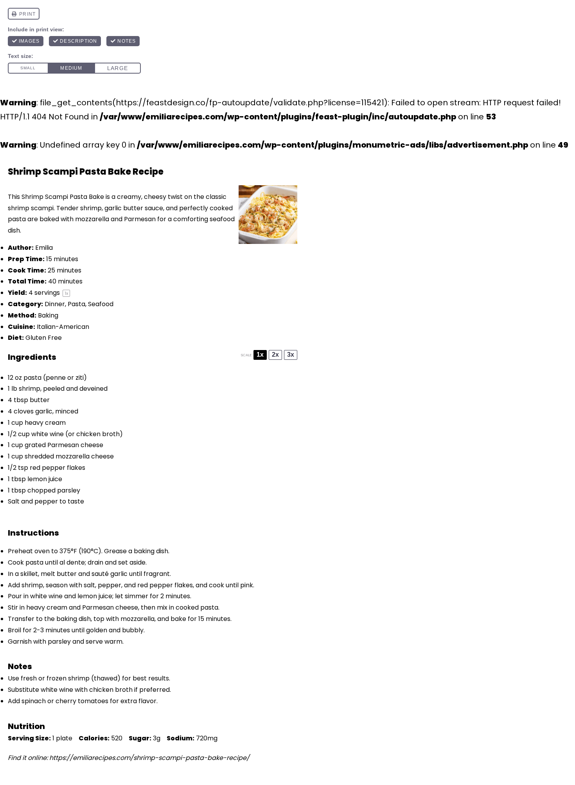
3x (290, 354)
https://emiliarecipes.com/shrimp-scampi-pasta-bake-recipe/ (149, 757)
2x (275, 354)
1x (260, 354)
